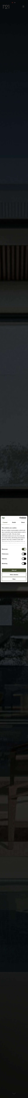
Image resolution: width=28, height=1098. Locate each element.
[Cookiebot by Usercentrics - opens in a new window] (19, 518)
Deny (14, 579)
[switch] (24, 554)
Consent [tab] (5, 522)
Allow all (14, 570)
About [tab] (23, 522)
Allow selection (14, 574)
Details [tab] (14, 522)
